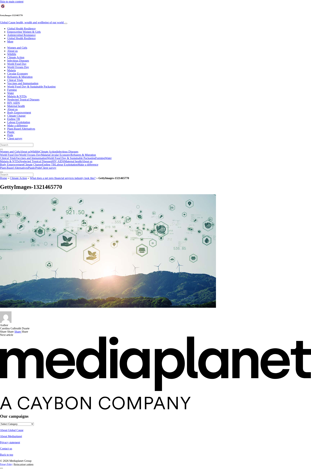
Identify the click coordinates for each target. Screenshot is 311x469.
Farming (12, 89)
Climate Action (15, 57)
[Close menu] (1, 172)
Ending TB (13, 119)
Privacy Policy (6, 464)
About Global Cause (11, 430)
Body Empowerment (19, 112)
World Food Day (16, 63)
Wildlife (11, 54)
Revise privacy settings (23, 464)
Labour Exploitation (18, 122)
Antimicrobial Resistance (21, 35)
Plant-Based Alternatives (21, 128)
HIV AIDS (13, 102)
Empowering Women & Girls (24, 31)
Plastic (11, 132)
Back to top (6, 454)
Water (10, 93)
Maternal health (16, 106)
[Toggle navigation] (65, 23)
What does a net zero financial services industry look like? (63, 178)
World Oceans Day (18, 67)
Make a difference (17, 125)
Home (3, 178)
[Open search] (1, 149)
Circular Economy (17, 73)
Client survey (14, 138)
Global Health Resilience (21, 28)
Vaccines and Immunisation (22, 83)
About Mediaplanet (11, 436)
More (10, 41)
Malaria (11, 70)
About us (12, 50)
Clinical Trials (15, 80)
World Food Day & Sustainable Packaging (31, 86)
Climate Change (16, 115)
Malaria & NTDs (17, 96)
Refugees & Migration (20, 76)
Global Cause (32, 22)
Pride (10, 135)
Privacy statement (10, 442)
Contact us (6, 448)
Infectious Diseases (18, 60)
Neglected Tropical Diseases (23, 99)
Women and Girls (17, 47)
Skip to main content (11, 1)
